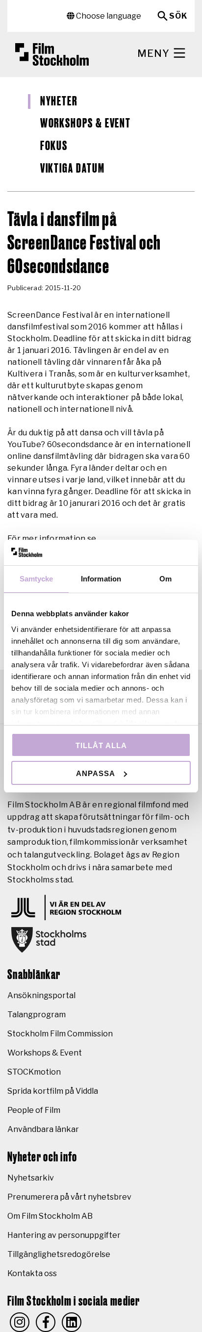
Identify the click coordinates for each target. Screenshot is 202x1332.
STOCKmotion (34, 1072)
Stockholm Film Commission (60, 1033)
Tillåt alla (101, 745)
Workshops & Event (85, 123)
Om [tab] (165, 579)
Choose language (108, 16)
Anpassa (95, 773)
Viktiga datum (72, 168)
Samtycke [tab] (36, 579)
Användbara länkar (43, 1129)
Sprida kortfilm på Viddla (52, 1091)
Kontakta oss (32, 1273)
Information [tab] (101, 579)
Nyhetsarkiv (30, 1177)
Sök (178, 16)
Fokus (54, 146)
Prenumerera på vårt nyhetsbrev (69, 1197)
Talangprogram (36, 1014)
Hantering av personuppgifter (64, 1235)
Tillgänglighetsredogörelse (58, 1254)
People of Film (33, 1110)
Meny (154, 53)
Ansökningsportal (41, 995)
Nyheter (58, 101)
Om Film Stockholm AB (50, 1216)
